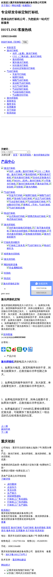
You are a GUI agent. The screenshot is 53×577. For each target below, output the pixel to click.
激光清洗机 (9, 259)
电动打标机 (9, 213)
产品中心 (8, 161)
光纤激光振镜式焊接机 (20, 228)
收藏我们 (26, 5)
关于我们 (5, 5)
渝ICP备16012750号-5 (16, 554)
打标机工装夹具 (17, 245)
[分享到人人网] (25, 349)
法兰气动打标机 (20, 86)
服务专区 (11, 104)
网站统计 (5, 565)
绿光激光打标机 (20, 65)
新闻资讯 (11, 101)
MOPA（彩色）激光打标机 (28, 180)
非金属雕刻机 (16, 267)
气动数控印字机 (20, 95)
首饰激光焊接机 (33, 234)
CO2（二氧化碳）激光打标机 (27, 56)
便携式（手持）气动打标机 (36, 204)
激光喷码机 (18, 59)
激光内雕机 (31, 187)
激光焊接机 (12, 98)
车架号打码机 (19, 74)
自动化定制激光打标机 (23, 68)
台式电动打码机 (17, 216)
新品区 (7, 278)
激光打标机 (12, 50)
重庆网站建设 (19, 559)
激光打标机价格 (27, 184)
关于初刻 (11, 110)
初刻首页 (11, 47)
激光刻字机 (43, 184)
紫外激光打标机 (20, 62)
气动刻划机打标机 (21, 92)
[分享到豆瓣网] (19, 349)
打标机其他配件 (12, 242)
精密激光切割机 (12, 254)
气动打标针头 (35, 245)
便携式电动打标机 (37, 216)
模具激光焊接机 (39, 231)
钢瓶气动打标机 (20, 80)
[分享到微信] (9, 349)
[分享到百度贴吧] (30, 349)
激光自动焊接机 (20, 231)
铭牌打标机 (18, 77)
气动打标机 (12, 71)
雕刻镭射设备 (11, 264)
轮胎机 (7, 273)
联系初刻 (11, 113)
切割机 (20, 187)
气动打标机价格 (17, 208)
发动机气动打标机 (21, 83)
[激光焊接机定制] (10, 283)
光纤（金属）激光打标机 (24, 53)
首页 (15, 155)
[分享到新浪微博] (14, 349)
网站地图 (16, 5)
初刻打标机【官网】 (11, 42)
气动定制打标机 (20, 89)
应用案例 (11, 107)
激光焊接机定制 (41, 155)
